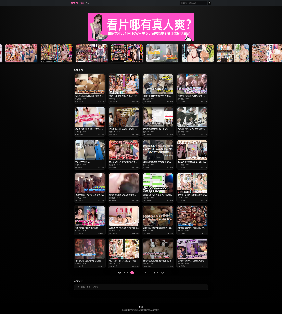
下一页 (156, 273)
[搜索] (209, 3)
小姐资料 (95, 287)
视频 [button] (87, 3)
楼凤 (77, 287)
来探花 (83, 287)
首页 (82, 3)
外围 (88, 287)
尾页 (162, 273)
